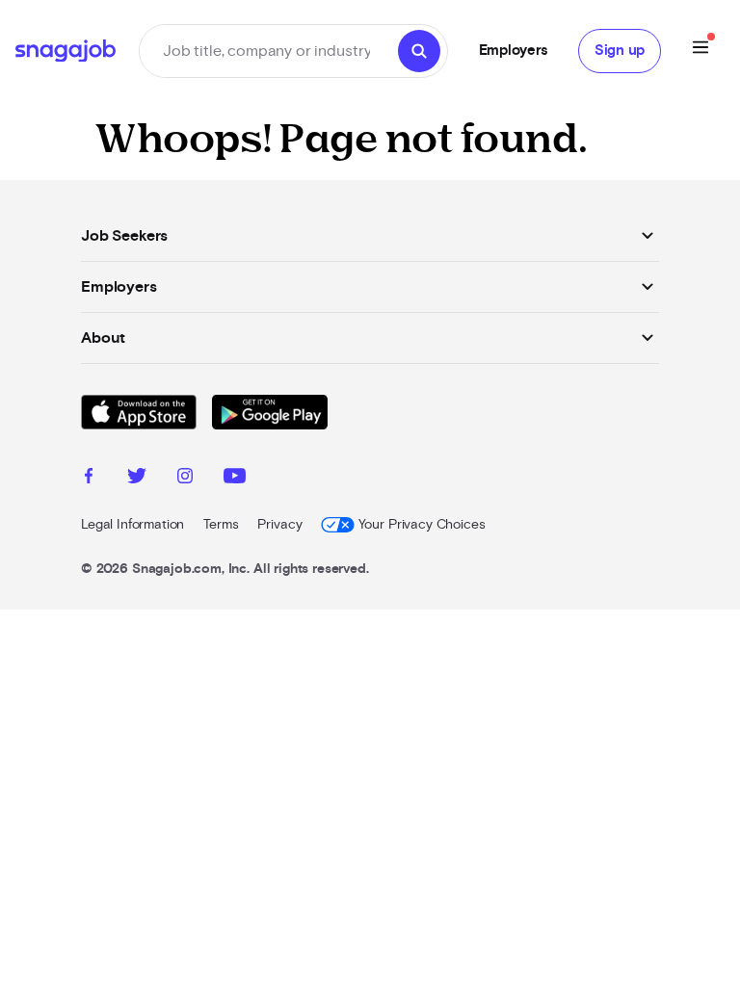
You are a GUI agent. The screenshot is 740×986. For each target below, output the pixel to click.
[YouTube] (235, 478)
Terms (220, 525)
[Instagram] (185, 478)
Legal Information (132, 525)
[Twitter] (136, 478)
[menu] (700, 50)
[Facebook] (88, 478)
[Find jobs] (419, 51)
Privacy (279, 525)
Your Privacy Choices (421, 525)
